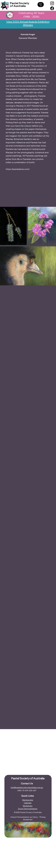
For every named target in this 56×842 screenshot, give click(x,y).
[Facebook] (52, 8)
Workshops (27, 806)
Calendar (28, 803)
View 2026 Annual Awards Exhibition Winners (27, 23)
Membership (27, 800)
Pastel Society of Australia (19, 4)
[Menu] (40, 4)
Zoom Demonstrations (27, 809)
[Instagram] (52, 3)
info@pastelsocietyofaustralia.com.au (27, 787)
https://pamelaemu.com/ (18, 169)
